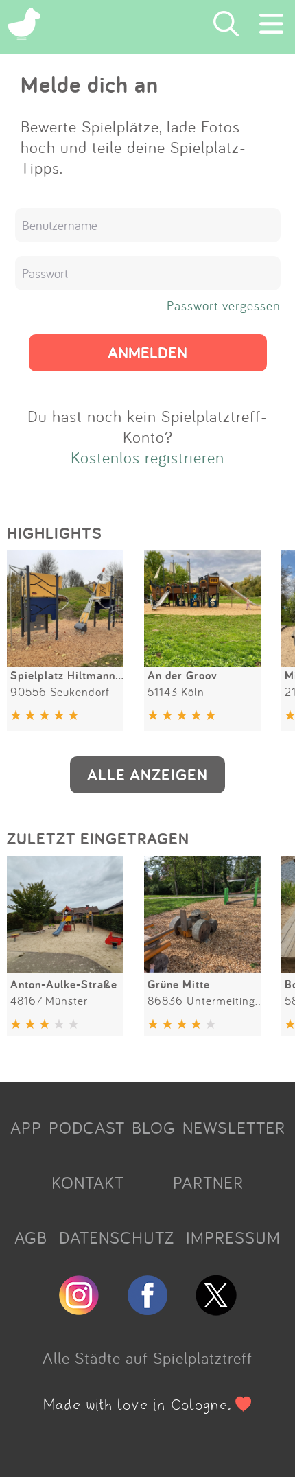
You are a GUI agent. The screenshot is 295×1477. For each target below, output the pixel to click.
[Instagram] (78, 1309)
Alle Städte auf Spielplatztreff (147, 1357)
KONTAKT (87, 1183)
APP (26, 1128)
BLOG (154, 1128)
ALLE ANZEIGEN (147, 774)
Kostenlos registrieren (147, 457)
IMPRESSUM (233, 1237)
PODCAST (87, 1128)
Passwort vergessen (224, 305)
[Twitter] (216, 1309)
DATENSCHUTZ (116, 1237)
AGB (30, 1237)
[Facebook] (147, 1309)
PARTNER (208, 1183)
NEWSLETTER (233, 1128)
